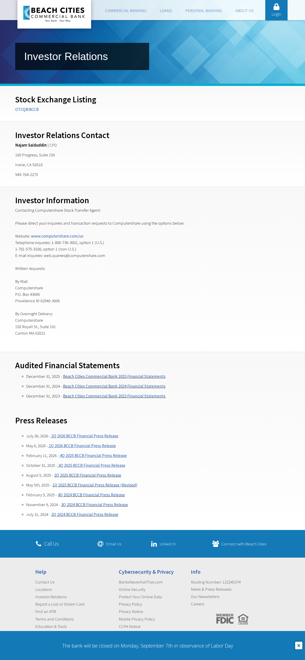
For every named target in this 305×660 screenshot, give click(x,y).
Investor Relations (51, 596)
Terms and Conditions (54, 619)
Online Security (132, 589)
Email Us (113, 543)
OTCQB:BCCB (27, 109)
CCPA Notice (129, 626)
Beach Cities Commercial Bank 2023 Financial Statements (114, 396)
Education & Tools (51, 626)
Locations (43, 589)
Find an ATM (45, 611)
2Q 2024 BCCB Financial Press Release (84, 514)
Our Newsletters (205, 596)
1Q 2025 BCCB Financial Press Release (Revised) (94, 485)
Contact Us (45, 582)
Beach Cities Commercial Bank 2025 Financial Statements (114, 376)
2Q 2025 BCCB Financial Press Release (87, 475)
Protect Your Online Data (140, 596)
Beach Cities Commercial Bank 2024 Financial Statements (114, 386)
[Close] (298, 645)
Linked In (168, 543)
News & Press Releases (211, 589)
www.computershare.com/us (57, 236)
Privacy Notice (131, 611)
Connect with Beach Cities (243, 543)
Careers (197, 603)
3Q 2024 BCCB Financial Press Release (94, 504)
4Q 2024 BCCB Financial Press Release (91, 494)
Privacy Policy (130, 604)
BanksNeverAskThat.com (141, 582)
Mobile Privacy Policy (137, 619)
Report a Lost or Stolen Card (60, 604)
